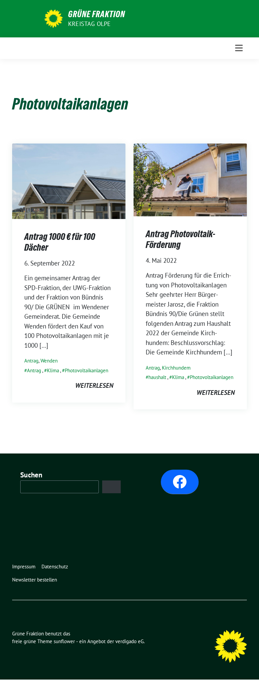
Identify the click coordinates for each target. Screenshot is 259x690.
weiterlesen (94, 385)
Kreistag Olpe (89, 24)
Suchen (31, 474)
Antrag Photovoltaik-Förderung (180, 239)
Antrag (31, 360)
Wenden (49, 360)
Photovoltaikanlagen (86, 370)
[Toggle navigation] (239, 48)
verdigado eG (129, 641)
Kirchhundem (176, 368)
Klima (53, 370)
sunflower (64, 641)
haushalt (157, 377)
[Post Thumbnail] (68, 180)
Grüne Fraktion (96, 14)
